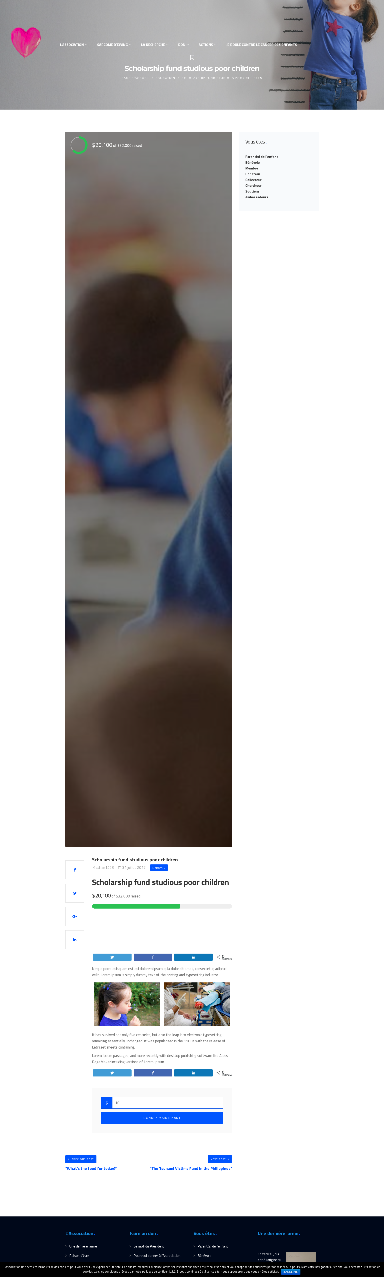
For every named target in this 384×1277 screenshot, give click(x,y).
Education (165, 78)
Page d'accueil (135, 78)
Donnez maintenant (162, 1117)
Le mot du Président (149, 1246)
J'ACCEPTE (291, 1271)
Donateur (252, 174)
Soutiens (252, 191)
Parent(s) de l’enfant (261, 156)
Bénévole (252, 162)
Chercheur (253, 185)
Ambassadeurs (256, 197)
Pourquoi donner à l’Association (157, 1255)
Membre (251, 168)
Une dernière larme (83, 1246)
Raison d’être (79, 1255)
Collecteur (253, 179)
